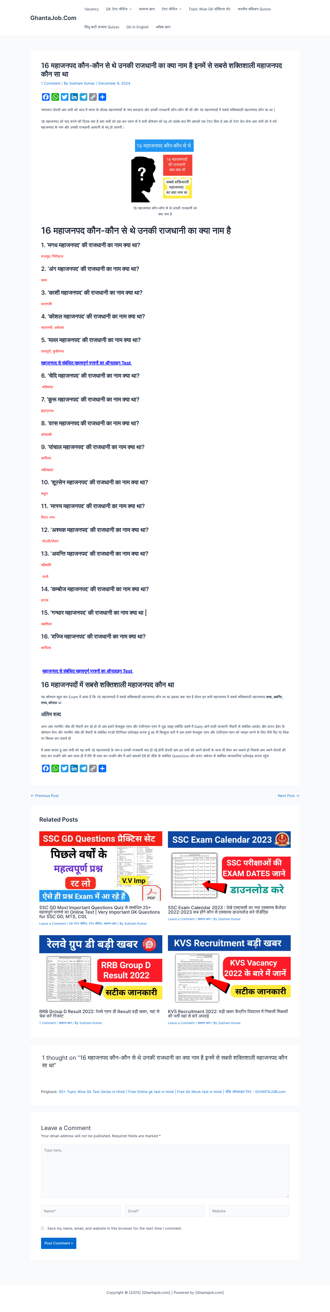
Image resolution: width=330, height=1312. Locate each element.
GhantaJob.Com (53, 17)
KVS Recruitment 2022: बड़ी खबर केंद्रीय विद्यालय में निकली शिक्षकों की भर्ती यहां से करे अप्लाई (228, 1014)
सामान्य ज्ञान (147, 9)
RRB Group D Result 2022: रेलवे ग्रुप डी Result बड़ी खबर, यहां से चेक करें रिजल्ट (99, 1014)
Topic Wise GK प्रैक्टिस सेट (210, 9)
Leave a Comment (52, 923)
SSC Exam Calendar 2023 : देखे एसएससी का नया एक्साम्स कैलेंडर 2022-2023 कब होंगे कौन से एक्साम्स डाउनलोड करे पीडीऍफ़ (227, 910)
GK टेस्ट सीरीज (116, 9)
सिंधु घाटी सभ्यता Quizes (101, 27)
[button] (129, 9)
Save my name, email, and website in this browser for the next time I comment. (114, 1228)
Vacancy (91, 9)
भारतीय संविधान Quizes (254, 9)
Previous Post (45, 795)
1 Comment (50, 83)
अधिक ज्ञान (163, 27)
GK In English (137, 27)
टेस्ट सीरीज (169, 9)
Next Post (288, 795)
